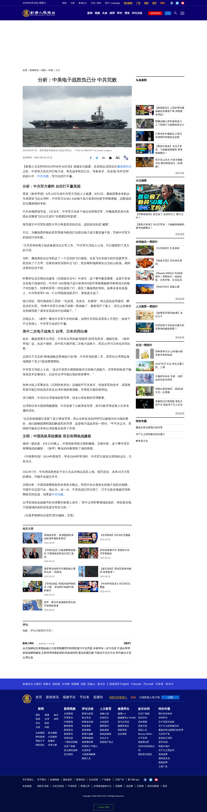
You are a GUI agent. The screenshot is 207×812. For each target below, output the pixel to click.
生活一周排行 (144, 345)
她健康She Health (127, 717)
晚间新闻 (68, 726)
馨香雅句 (104, 726)
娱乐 (56, 715)
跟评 (127, 643)
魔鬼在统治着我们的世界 (149, 427)
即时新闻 (40, 737)
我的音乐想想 (145, 754)
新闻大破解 (87, 734)
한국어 (169, 684)
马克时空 (86, 750)
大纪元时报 (58, 786)
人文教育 (105, 708)
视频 (97, 13)
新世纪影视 (153, 786)
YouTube (182, 3)
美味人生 (142, 730)
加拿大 (47, 684)
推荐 (112, 13)
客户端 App (133, 779)
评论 (38, 723)
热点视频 (52, 732)
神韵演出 (40, 745)
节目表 (84, 697)
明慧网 (118, 786)
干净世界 (72, 786)
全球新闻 (68, 713)
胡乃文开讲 (123, 722)
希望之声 (85, 786)
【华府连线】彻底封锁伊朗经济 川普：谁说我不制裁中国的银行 (60, 587)
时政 (51, 70)
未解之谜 (104, 713)
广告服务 (106, 779)
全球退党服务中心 (102, 786)
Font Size (117, 157)
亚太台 (101, 684)
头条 (104, 13)
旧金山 (91, 684)
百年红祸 (163, 742)
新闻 (90, 13)
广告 (138, 3)
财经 (47, 723)
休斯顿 (75, 684)
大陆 (38, 727)
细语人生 (86, 758)
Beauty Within (145, 734)
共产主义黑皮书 (166, 750)
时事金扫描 (87, 722)
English (124, 684)
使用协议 (80, 779)
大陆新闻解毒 (88, 754)
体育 (56, 719)
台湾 (47, 719)
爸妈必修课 (105, 734)
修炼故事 (163, 762)
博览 (127, 13)
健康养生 (123, 708)
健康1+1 (122, 713)
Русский (148, 684)
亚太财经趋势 (70, 750)
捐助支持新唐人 (118, 697)
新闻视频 (70, 708)
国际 (43, 70)
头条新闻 (141, 80)
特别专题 (141, 421)
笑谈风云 (104, 717)
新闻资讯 (34, 70)
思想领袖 (86, 730)
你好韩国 (142, 722)
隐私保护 (67, 779)
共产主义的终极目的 (168, 726)
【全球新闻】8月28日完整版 (115, 535)
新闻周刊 (68, 734)
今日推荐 (141, 180)
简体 (99, 3)
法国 (83, 684)
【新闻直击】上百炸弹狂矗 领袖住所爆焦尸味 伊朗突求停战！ (169, 111)
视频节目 (69, 697)
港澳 (47, 715)
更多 (165, 786)
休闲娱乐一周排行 (147, 241)
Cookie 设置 (103, 807)
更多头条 (179, 173)
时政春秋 (86, 726)
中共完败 (43, 176)
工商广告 (163, 766)
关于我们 (41, 779)
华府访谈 (68, 738)
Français (136, 684)
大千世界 (142, 738)
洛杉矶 (56, 684)
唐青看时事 (87, 742)
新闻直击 (68, 730)
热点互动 (86, 717)
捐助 (146, 3)
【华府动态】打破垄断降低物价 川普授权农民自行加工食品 (60, 553)
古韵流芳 (104, 722)
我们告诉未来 (165, 713)
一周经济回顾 (70, 742)
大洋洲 (66, 684)
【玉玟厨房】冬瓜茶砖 (167, 248)
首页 (25, 70)
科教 (47, 727)
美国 (38, 719)
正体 (93, 3)
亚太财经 (68, 754)
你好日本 (142, 717)
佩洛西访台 (124, 166)
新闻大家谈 (87, 713)
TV (168, 13)
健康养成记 (123, 726)
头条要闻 (40, 732)
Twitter (177, 3)
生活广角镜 (143, 713)
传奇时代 (163, 717)
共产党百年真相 (166, 722)
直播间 (98, 697)
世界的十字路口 (90, 746)
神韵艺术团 (43, 786)
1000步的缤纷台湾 (146, 748)
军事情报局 (87, 738)
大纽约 (37, 684)
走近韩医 (122, 734)
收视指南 (54, 779)
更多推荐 (179, 234)
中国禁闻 (68, 722)
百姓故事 (163, 754)
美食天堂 (142, 726)
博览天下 (40, 741)
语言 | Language (112, 3)
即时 (119, 13)
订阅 (170, 697)
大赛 (72, 3)
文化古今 (104, 738)
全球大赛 (52, 745)
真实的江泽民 (165, 738)
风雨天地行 (164, 746)
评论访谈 (137, 13)
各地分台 (82, 3)
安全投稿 (93, 779)
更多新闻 (179, 298)
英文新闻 (128, 3)
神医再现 (122, 730)
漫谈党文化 (164, 758)
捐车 (154, 3)
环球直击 (68, 717)
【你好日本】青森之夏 (167, 286)
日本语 (159, 684)
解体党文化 (142, 440)
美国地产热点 (106, 742)
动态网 (129, 786)
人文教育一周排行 (147, 306)
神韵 (64, 3)
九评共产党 (164, 734)
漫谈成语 (104, 730)
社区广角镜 (69, 746)
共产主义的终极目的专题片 (150, 434)
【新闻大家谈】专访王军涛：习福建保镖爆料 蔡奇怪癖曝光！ (169, 149)
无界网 (140, 786)
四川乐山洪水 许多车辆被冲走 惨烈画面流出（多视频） (169, 163)
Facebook (171, 3)
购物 (162, 3)
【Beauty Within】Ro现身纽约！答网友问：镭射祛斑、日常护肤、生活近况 (169, 276)
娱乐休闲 (144, 708)
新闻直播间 (156, 13)
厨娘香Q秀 (143, 742)
